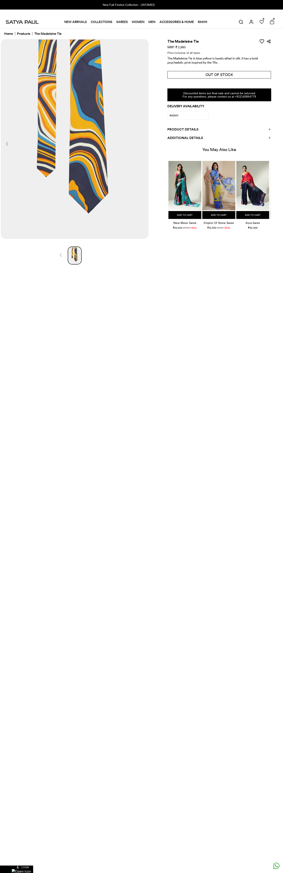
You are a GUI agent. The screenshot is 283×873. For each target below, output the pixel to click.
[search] (240, 21)
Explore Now (170, 4)
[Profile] (251, 21)
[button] (169, 190)
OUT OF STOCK (219, 74)
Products (23, 33)
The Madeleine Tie (48, 33)
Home (8, 33)
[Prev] (61, 255)
